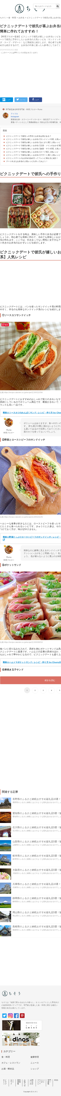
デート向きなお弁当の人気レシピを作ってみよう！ (27, 161)
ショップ (34, 1069)
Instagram (15, 117)
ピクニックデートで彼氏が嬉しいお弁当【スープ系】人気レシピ (32, 152)
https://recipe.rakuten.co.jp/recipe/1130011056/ (23, 392)
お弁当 (21, 18)
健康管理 (34, 1057)
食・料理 (12, 18)
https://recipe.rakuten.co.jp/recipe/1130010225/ (23, 517)
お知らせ (25, 1083)
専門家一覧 (49, 1082)
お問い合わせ (31, 1082)
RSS (56, 1080)
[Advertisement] (30, 51)
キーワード (12, 1082)
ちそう (3, 18)
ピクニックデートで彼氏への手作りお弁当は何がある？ (28, 136)
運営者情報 (19, 1082)
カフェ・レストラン (10, 1063)
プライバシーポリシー (41, 1082)
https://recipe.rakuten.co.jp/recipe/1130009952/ (23, 642)
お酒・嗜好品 (7, 1069)
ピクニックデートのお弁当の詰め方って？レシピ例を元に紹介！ (32, 158)
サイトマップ (5, 1082)
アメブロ (14, 114)
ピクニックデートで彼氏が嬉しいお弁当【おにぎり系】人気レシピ (33, 142)
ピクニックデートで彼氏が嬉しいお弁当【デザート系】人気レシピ (33, 155)
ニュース (34, 1063)
